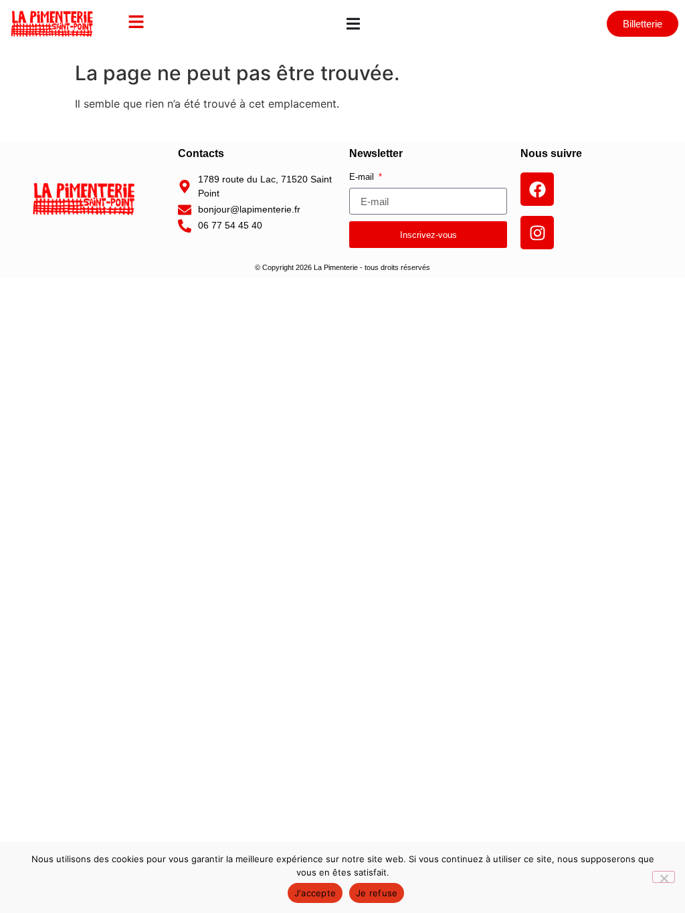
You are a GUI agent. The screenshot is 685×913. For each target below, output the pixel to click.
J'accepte (315, 893)
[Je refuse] (663, 877)
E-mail (363, 177)
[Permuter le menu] (353, 23)
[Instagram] (537, 232)
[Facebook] (537, 189)
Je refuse (376, 893)
